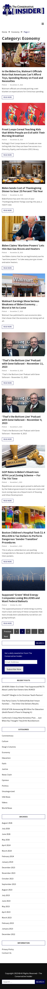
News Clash (7, 774)
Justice (5, 769)
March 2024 (7, 851)
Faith (4, 763)
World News (7, 808)
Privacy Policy (8, 949)
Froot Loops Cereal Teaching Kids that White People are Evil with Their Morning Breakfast (23, 133)
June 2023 (6, 901)
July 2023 (6, 895)
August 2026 (7, 823)
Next (6, 636)
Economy (6, 752)
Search (40, 643)
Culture (5, 741)
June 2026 (6, 834)
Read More (8, 97)
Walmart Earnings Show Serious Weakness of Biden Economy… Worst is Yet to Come (20, 304)
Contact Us (6, 953)
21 (41, 631)
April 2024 (6, 845)
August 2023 (7, 889)
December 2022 (8, 934)
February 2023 (8, 923)
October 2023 (7, 878)
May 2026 (6, 839)
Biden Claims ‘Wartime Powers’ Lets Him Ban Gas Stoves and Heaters (23, 247)
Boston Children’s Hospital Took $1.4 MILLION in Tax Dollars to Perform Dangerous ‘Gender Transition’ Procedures (23, 537)
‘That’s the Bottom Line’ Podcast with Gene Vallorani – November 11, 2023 (22, 364)
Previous (7, 631)
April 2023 (6, 912)
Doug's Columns (9, 747)
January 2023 (7, 928)
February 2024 (8, 856)
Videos (4, 802)
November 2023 (8, 873)
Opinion (5, 780)
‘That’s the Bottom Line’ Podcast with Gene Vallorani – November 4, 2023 (22, 420)
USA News (6, 797)
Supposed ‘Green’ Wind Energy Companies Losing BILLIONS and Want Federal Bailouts (21, 598)
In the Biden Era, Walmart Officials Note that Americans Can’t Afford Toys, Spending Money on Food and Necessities (22, 76)
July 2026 (6, 828)
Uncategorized (8, 791)
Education (6, 758)
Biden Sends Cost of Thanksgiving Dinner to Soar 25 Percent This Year (22, 189)
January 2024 (7, 862)
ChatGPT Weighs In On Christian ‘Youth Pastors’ (22, 695)
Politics (5, 785)
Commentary (7, 735)
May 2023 (6, 906)
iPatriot (4, 85)
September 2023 (9, 884)
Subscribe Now (14, 669)
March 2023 (7, 917)
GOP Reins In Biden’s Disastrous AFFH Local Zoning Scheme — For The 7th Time (21, 475)
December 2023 (8, 867)
